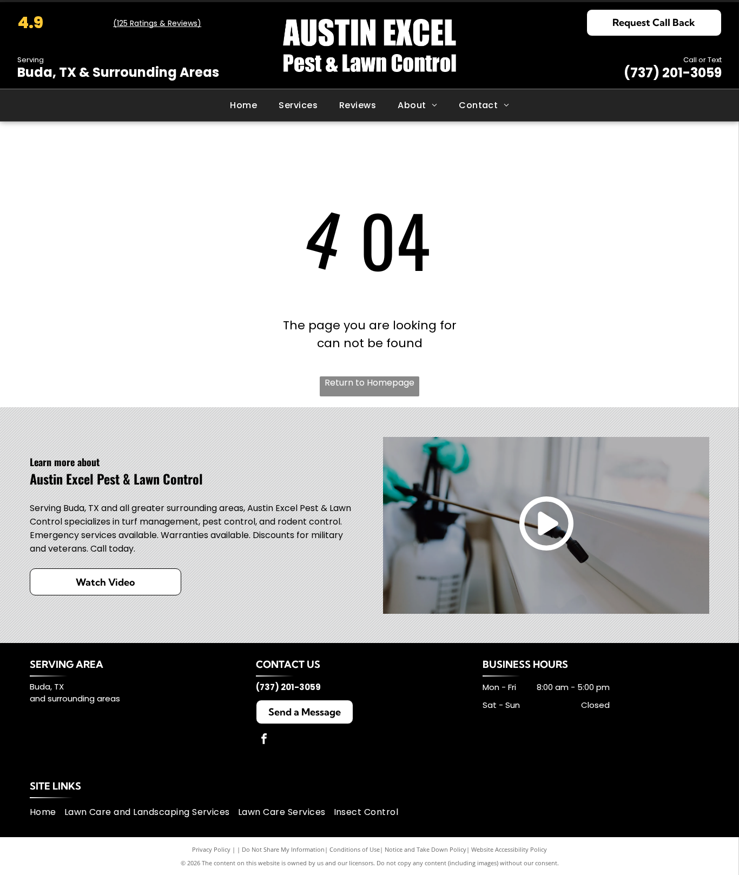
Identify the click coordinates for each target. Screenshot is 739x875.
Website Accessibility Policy (509, 849)
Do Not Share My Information (283, 849)
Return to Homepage (369, 382)
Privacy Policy (211, 849)
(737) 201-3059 (673, 73)
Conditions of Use (354, 849)
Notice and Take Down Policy (425, 849)
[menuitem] (243, 105)
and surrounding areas (75, 698)
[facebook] (264, 740)
